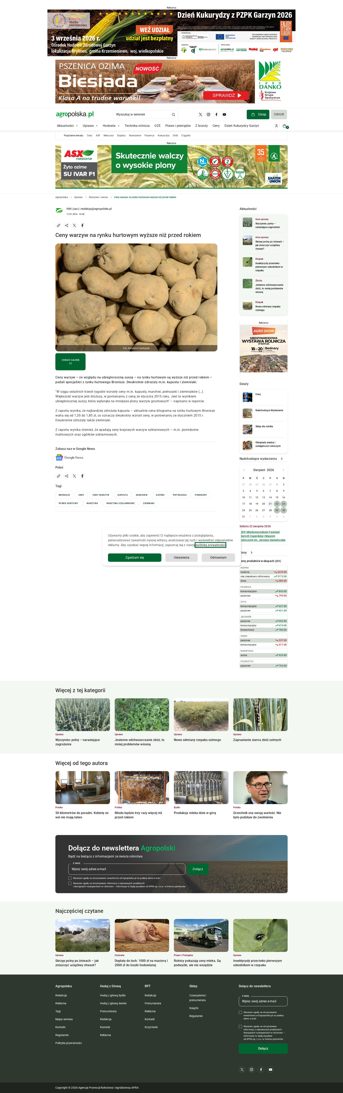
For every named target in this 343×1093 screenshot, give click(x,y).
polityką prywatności (210, 545)
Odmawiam (218, 557)
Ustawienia (181, 557)
